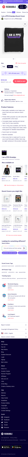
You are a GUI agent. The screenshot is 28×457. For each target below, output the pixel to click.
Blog (2, 352)
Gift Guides (4, 344)
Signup (3, 359)
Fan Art (3, 347)
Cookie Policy (22, 440)
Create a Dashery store (7, 386)
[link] (9, 253)
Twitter (6, 422)
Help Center (4, 398)
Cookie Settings (5, 410)
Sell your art (4, 378)
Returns (3, 395)
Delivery (3, 393)
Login (2, 357)
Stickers (18, 12)
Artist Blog (4, 384)
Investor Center (5, 371)
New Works (4, 349)
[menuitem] (3, 12)
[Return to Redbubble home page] (9, 6)
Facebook (6, 419)
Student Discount (6, 354)
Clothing (11, 12)
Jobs (2, 381)
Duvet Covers (6, 263)
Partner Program (6, 373)
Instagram (6, 417)
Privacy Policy (13, 437)
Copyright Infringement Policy (9, 329)
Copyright (4, 405)
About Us (3, 368)
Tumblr (6, 425)
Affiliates (3, 376)
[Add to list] (25, 24)
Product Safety (5, 403)
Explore (3, 12)
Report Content (5, 325)
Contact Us (4, 408)
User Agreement (5, 437)
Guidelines (4, 400)
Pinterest (6, 427)
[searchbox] (14, 248)
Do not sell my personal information (9, 440)
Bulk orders (4, 362)
